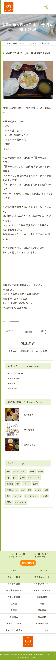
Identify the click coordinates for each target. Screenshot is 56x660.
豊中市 (35, 484)
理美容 (40, 471)
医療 (46, 490)
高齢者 (32, 471)
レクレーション (34, 477)
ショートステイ (20, 502)
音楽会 (22, 477)
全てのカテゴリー (15, 373)
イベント (11, 383)
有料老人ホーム (12, 490)
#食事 (44, 351)
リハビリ (38, 490)
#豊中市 (13, 351)
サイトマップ (42, 630)
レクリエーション (19, 471)
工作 (8, 477)
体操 (8, 471)
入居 (23, 490)
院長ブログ (12, 388)
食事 (18, 484)
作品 (14, 477)
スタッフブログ (14, 378)
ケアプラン (17, 496)
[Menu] (52, 7)
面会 (29, 490)
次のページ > (45, 332)
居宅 (8, 496)
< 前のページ (10, 332)
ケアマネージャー (31, 496)
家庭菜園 (10, 484)
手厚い (9, 502)
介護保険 (44, 496)
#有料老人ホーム (29, 351)
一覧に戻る (28, 332)
